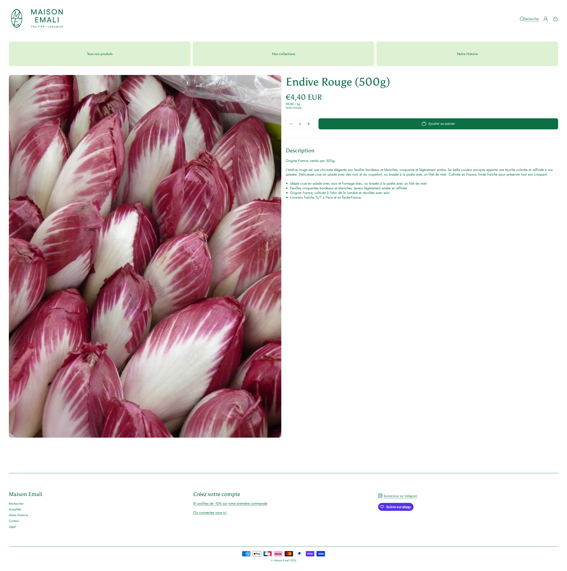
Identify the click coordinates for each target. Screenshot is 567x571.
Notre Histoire (18, 515)
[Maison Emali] (37, 18)
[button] (529, 19)
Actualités (15, 509)
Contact (14, 521)
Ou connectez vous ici (210, 512)
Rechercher (16, 504)
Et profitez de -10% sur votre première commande (230, 503)
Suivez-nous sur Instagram (397, 497)
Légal (12, 526)
